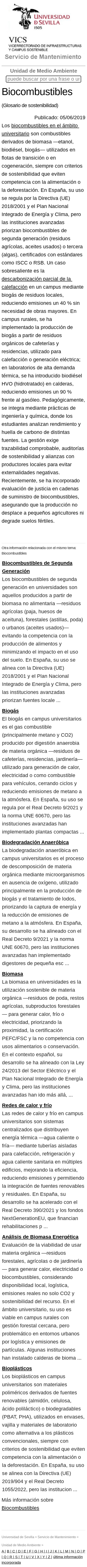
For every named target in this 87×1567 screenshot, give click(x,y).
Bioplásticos (17, 1368)
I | (47, 1551)
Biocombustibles (20, 1508)
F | (30, 1551)
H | (42, 1551)
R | (11, 1557)
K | (56, 1551)
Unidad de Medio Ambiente (43, 71)
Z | (49, 1557)
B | (9, 1551)
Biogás (10, 711)
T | (22, 1557)
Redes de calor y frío (27, 1105)
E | (25, 1551)
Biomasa (12, 974)
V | (33, 1557)
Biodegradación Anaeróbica (35, 842)
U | (28, 1557)
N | (73, 1551)
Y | (44, 1557)
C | (14, 1551)
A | (4, 1551)
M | (67, 1551)
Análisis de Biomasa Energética (40, 1237)
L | (61, 1551)
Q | (5, 1557)
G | (36, 1551)
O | (79, 1551)
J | (51, 1551)
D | (20, 1551)
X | (38, 1557)
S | (17, 1557)
